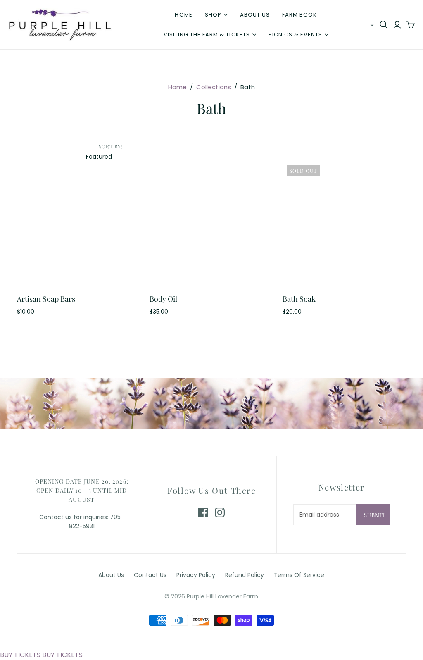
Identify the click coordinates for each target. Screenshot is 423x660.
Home (183, 15)
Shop (213, 15)
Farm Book (299, 15)
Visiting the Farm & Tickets (207, 34)
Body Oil (163, 299)
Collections (213, 87)
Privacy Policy (195, 575)
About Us (111, 575)
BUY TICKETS (20, 655)
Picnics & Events (296, 34)
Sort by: (111, 146)
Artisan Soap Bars (46, 299)
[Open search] (384, 25)
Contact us (150, 575)
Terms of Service (299, 575)
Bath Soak (299, 299)
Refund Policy (244, 575)
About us (255, 15)
